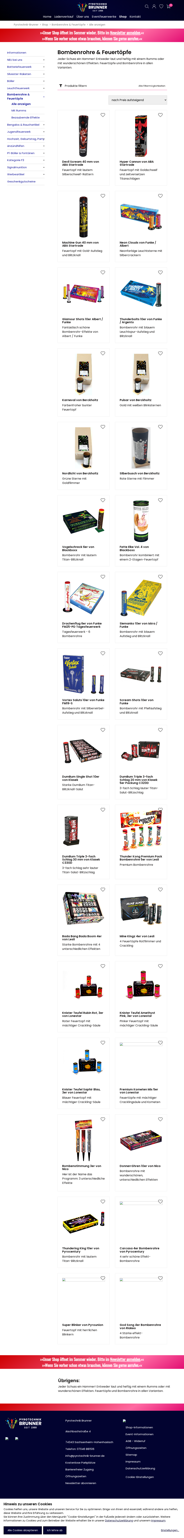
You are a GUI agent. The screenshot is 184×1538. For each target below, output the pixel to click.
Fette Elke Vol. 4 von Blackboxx (134, 548)
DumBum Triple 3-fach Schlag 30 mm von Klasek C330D (81, 859)
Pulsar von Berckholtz (135, 400)
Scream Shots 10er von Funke (136, 702)
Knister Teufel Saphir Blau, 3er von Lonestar (81, 1091)
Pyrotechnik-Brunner (26, 24)
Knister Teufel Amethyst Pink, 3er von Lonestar (137, 1014)
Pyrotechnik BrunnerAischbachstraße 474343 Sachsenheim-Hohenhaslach (89, 1431)
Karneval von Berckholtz (80, 400)
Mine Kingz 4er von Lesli (137, 936)
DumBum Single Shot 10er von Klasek (80, 778)
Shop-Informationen (139, 1427)
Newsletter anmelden (125, 32)
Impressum (158, 1520)
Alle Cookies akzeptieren (23, 1530)
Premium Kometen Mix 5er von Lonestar (139, 1091)
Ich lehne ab (55, 1530)
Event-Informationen (139, 1434)
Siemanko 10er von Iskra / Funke (138, 625)
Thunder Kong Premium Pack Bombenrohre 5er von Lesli (141, 858)
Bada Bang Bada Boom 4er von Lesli (82, 938)
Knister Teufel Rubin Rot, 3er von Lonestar (82, 1014)
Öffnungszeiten (75, 1476)
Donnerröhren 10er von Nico (140, 1166)
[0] (168, 6)
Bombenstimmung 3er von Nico (81, 1167)
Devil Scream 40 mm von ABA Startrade (80, 163)
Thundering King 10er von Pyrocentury (80, 1250)
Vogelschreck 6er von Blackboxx (78, 548)
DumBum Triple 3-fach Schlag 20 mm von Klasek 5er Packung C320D (138, 780)
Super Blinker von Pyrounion (82, 1325)
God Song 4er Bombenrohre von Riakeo (140, 1326)
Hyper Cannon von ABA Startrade (137, 163)
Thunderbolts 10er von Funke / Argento (141, 321)
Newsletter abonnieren (80, 1483)
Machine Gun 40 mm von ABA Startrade (80, 244)
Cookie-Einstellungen (140, 1477)
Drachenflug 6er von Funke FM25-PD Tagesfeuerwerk (82, 625)
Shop (45, 24)
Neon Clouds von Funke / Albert (138, 244)
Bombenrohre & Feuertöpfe (69, 24)
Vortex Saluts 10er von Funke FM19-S (83, 702)
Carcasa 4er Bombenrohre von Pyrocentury (139, 1250)
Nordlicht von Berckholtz (80, 473)
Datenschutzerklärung (119, 1520)
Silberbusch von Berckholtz (140, 473)
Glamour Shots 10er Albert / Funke (82, 321)
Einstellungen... (170, 1530)
